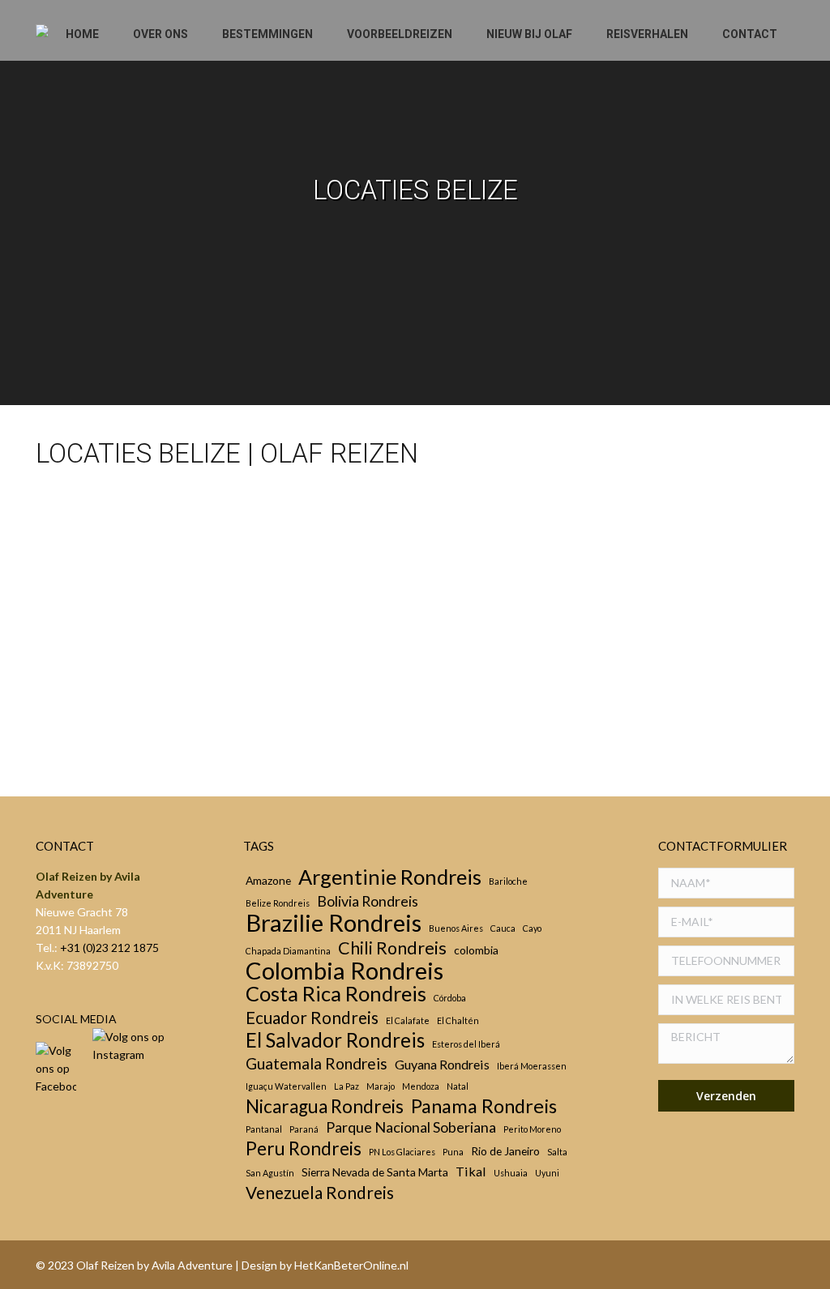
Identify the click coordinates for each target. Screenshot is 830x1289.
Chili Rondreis (392, 948)
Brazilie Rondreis (333, 923)
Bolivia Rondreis (367, 901)
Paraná (304, 1129)
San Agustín (270, 1172)
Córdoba (450, 997)
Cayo (77, 710)
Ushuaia (511, 1172)
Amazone (268, 880)
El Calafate (408, 1020)
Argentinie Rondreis (389, 877)
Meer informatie (104, 730)
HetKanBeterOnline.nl (351, 1265)
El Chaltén (458, 1020)
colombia (476, 950)
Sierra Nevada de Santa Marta (375, 1172)
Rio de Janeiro (505, 1151)
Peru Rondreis (304, 1149)
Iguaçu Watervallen (286, 1086)
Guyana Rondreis (442, 1064)
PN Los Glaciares (402, 1151)
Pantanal (264, 1129)
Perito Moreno (532, 1129)
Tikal (471, 1171)
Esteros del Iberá (466, 1044)
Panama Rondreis (484, 1106)
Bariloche (508, 881)
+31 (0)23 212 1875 (109, 947)
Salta (557, 1151)
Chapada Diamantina (288, 950)
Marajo (380, 1086)
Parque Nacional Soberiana (411, 1127)
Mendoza (420, 1086)
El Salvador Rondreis (335, 1040)
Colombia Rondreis (344, 971)
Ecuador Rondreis (312, 1018)
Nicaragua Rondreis (325, 1107)
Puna (453, 1151)
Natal (457, 1086)
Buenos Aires (456, 928)
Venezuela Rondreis (320, 1193)
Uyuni (547, 1172)
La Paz (346, 1086)
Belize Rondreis (278, 903)
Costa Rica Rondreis (336, 993)
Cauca (503, 928)
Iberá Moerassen (532, 1066)
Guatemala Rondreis (316, 1064)
